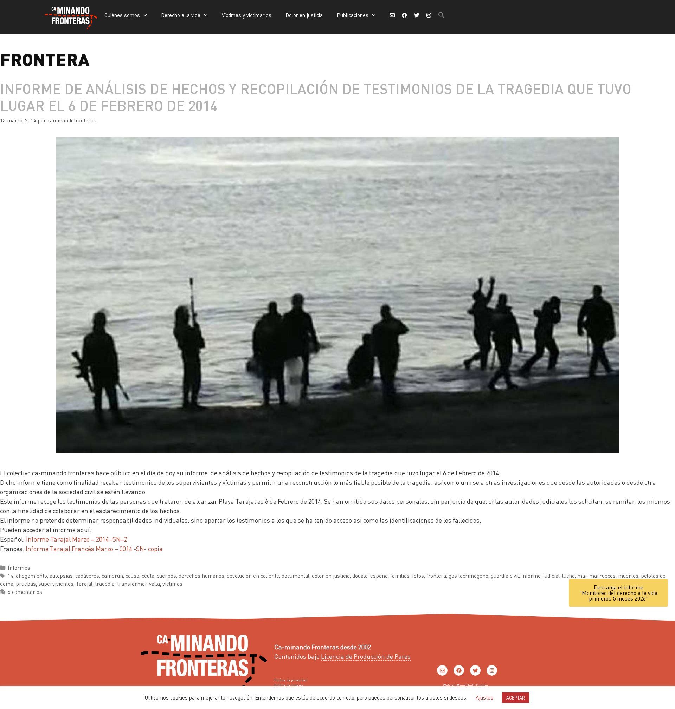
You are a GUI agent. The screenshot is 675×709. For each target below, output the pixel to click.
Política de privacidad (290, 680)
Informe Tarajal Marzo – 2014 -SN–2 (76, 539)
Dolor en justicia (304, 15)
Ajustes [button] (484, 697)
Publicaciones (352, 15)
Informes (19, 567)
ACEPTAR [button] (515, 698)
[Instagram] (492, 670)
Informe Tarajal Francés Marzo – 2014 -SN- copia (94, 548)
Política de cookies (288, 685)
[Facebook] (459, 670)
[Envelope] (442, 670)
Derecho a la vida (180, 15)
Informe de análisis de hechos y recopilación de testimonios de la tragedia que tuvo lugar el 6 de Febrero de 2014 (315, 96)
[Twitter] (475, 670)
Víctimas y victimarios (246, 15)
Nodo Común (477, 685)
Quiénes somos (122, 15)
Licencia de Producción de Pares (366, 656)
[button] (441, 15)
